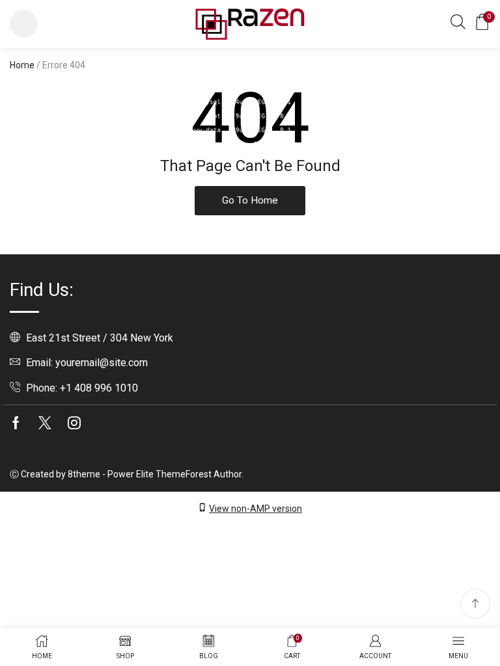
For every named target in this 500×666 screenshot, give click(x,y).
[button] (24, 24)
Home (22, 65)
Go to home (250, 200)
